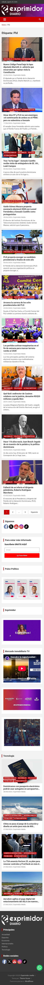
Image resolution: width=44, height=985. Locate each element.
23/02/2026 (7, 308)
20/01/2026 (7, 402)
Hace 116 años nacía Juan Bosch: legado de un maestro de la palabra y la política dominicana (21, 444)
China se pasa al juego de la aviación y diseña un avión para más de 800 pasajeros (20, 826)
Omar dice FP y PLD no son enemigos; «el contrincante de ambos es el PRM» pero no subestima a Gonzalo (20, 118)
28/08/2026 (7, 792)
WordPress (29, 981)
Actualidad (6, 935)
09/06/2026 (7, 169)
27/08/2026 (7, 829)
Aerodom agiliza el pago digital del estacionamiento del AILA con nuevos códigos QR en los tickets (20, 901)
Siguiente (34, 512)
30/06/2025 (7, 450)
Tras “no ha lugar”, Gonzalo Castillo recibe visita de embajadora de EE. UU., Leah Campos (21, 163)
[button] (39, 968)
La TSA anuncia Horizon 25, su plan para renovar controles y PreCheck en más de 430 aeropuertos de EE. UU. (21, 864)
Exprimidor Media (19, 75)
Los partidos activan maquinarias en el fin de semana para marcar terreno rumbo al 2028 (21, 348)
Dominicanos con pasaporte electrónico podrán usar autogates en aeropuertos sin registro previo (21, 789)
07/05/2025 (7, 495)
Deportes (5, 938)
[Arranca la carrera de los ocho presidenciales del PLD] (22, 287)
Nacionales (8, 59)
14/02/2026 (7, 354)
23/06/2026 (7, 75)
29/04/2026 (7, 217)
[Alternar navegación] (5, 19)
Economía (5, 941)
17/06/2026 (7, 123)
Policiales (18, 388)
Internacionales (10, 152)
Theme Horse (25, 978)
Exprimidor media (27, 975)
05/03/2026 (7, 262)
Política (17, 59)
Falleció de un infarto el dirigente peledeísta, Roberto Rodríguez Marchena (18, 490)
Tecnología (8, 756)
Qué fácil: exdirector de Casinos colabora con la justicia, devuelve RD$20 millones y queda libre (21, 396)
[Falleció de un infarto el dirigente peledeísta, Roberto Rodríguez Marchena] (22, 472)
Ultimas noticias (28, 59)
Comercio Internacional (13, 815)
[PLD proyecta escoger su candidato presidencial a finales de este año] (22, 242)
